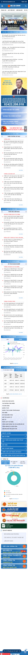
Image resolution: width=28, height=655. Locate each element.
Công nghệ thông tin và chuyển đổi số (13, 424)
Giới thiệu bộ (11, 10)
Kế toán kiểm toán (7, 414)
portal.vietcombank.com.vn (16, 394)
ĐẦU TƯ (4, 419)
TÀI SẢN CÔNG (6, 405)
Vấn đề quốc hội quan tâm (9, 428)
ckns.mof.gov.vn (15, 498)
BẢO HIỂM (4, 412)
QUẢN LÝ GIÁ (5, 408)
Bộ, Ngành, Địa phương (11, 534)
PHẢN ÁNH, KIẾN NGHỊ (13, 211)
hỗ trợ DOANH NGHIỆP (14, 264)
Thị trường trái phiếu (8, 403)
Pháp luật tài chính (7, 421)
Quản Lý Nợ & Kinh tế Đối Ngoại (11, 410)
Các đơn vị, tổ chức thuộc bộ (13, 537)
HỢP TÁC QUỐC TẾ (7, 417)
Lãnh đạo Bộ (19, 10)
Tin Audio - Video (17, 32)
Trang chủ (3, 10)
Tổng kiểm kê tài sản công (9, 426)
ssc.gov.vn (15, 363)
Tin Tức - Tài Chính (7, 32)
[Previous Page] (3, 21)
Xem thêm (21, 170)
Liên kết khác (8, 541)
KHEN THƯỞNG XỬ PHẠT (14, 136)
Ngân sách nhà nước (8, 401)
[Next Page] (24, 21)
